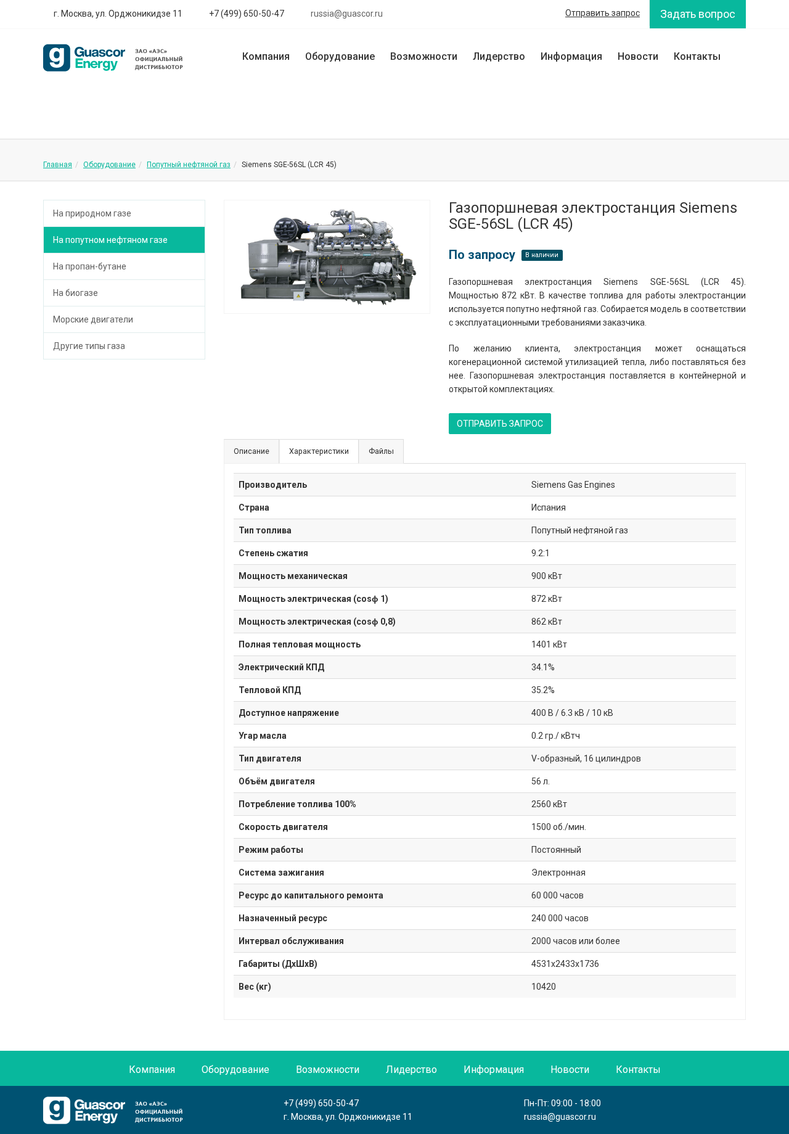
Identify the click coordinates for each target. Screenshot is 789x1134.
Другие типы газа (89, 346)
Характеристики (319, 451)
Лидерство (499, 56)
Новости (638, 56)
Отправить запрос (602, 13)
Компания (266, 56)
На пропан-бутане (89, 266)
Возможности (423, 56)
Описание (251, 451)
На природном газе (92, 213)
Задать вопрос (697, 13)
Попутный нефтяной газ (189, 164)
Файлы (381, 451)
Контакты (697, 56)
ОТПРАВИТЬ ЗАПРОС (500, 424)
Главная (57, 164)
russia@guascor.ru (560, 1117)
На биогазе (75, 293)
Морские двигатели (93, 319)
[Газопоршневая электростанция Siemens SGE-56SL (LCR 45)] (327, 257)
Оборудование (340, 56)
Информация (571, 56)
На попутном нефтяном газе (110, 240)
